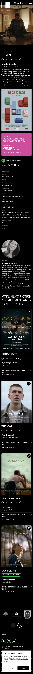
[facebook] (9, 165)
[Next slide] (19, 625)
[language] (21, 3)
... (9, 51)
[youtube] (14, 641)
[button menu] (30, 2)
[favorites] (15, 3)
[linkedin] (15, 165)
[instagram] (12, 165)
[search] (24, 3)
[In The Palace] (5, 6)
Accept (24, 668)
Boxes (13, 52)
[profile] (18, 3)
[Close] (28, 653)
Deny (12, 668)
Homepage (4, 52)
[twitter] (19, 165)
